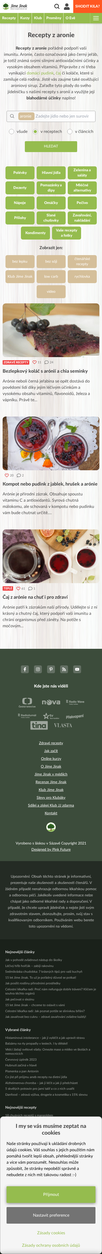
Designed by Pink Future (51, 849)
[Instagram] (38, 669)
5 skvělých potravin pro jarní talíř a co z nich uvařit (39, 1088)
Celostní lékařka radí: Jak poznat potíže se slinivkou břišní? (45, 1011)
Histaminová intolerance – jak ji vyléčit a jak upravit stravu (45, 1037)
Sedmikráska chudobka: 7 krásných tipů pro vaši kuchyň (43, 971)
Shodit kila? (87, 6)
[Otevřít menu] (95, 18)
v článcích (84, 132)
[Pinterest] (51, 669)
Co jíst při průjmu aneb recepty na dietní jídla (36, 1077)
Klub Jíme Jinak (51, 790)
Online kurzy (51, 759)
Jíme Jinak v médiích (51, 774)
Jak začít (51, 751)
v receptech (51, 132)
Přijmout (51, 1194)
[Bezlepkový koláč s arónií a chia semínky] (51, 330)
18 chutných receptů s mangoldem (29, 1115)
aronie (25, 116)
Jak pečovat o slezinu (19, 999)
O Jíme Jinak (51, 766)
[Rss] (64, 669)
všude (22, 132)
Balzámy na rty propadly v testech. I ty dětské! (36, 1043)
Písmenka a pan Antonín (22, 1071)
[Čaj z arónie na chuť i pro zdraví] (51, 556)
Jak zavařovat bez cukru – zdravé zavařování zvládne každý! (45, 1016)
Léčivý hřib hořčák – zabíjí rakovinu (29, 965)
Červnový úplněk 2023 (21, 1059)
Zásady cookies (51, 1233)
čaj (58, 73)
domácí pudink (40, 73)
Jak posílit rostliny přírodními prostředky (32, 983)
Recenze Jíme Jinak (51, 782)
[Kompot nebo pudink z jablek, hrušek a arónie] (51, 443)
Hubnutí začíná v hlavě (21, 1065)
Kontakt (51, 813)
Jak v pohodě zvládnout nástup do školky (33, 960)
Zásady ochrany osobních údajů (51, 1245)
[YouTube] (77, 669)
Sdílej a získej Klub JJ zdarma (51, 805)
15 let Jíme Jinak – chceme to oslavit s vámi (35, 1005)
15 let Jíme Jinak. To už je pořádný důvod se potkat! (40, 977)
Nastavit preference (51, 1215)
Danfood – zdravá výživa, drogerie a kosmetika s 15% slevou (46, 1094)
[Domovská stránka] (14, 7)
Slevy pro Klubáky (51, 798)
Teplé (8, 588)
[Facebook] (25, 669)
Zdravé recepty (16, 362)
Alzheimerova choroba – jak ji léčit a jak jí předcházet (41, 1083)
